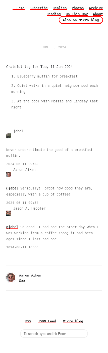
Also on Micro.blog (81, 20)
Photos (78, 8)
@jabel (12, 188)
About (98, 14)
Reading (54, 14)
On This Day (77, 14)
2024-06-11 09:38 (22, 164)
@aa (22, 280)
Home (19, 8)
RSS (28, 321)
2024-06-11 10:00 (22, 247)
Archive (96, 8)
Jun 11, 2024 (54, 47)
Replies (60, 8)
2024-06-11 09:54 (22, 203)
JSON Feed (47, 321)
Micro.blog (73, 321)
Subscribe (39, 8)
